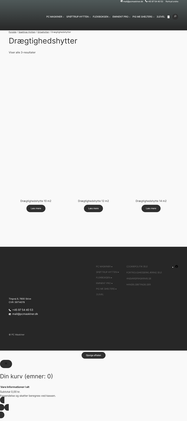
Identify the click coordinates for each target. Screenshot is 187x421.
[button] (93, 419)
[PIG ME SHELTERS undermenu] (153, 16)
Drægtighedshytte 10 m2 (35, 201)
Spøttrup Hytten (26, 32)
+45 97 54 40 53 (155, 1)
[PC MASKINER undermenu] (63, 16)
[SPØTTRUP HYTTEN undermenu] (90, 16)
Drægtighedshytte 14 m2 (151, 201)
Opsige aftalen (93, 355)
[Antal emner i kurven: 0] (168, 16)
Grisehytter (43, 32)
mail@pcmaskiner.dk (133, 1)
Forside (12, 32)
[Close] (6, 364)
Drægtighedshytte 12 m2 (93, 201)
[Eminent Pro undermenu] (129, 16)
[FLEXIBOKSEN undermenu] (109, 16)
